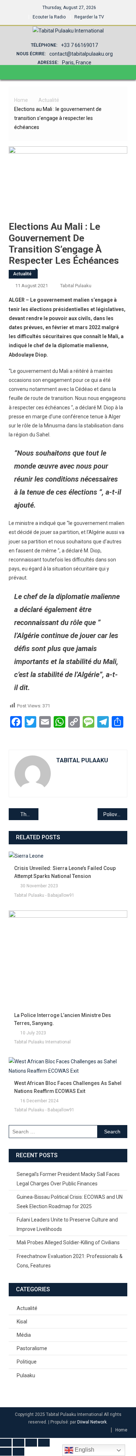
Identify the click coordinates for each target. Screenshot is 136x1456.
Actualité (22, 273)
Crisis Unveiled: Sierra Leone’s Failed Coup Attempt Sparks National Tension (65, 872)
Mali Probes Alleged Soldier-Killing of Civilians (68, 1242)
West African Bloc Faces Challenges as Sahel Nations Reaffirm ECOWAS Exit (67, 1087)
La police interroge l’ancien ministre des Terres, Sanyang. (62, 1019)
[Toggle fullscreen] (18, 1443)
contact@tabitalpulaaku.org (81, 53)
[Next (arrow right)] (18, 1452)
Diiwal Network (92, 1422)
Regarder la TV (89, 17)
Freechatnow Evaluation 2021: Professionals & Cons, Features (70, 1260)
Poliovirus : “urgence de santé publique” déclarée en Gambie (115, 814)
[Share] (31, 1443)
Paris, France (76, 62)
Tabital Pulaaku (75, 285)
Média (24, 1335)
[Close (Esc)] (44, 1443)
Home (121, 1430)
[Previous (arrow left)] (6, 1452)
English (83, 1450)
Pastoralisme (32, 1348)
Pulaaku (26, 1375)
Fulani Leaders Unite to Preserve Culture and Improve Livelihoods (67, 1224)
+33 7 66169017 (79, 45)
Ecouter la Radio (49, 17)
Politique (27, 1362)
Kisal (22, 1321)
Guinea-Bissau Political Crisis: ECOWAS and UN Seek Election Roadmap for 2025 (70, 1201)
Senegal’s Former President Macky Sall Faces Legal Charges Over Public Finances (68, 1178)
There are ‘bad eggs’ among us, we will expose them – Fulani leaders (29, 814)
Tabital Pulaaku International (42, 1041)
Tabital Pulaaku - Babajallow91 (44, 895)
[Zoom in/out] (6, 1443)
